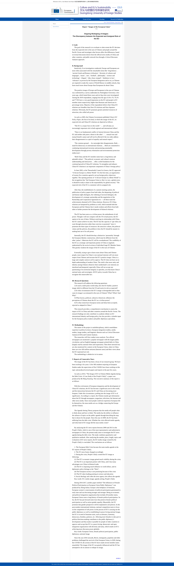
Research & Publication (110, 22)
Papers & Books (118, 22)
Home (105, 22)
